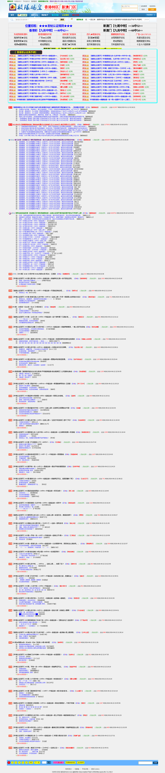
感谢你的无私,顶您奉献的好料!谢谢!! (31, 537)
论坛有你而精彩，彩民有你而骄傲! (30, 545)
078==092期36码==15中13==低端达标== (32, 268)
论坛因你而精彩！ (25, 582)
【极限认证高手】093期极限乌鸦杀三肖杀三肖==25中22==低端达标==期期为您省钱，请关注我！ (38, 65)
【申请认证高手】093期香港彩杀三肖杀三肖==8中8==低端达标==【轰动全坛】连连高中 (43, 620)
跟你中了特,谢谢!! (25, 386)
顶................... (23, 309)
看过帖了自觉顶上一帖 (26, 507)
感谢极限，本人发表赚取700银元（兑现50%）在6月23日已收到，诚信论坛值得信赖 (45, 174)
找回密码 (152, 6)
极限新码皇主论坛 (66, 772)
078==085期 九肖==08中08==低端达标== (32, 242)
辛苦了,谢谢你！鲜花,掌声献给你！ (30, 588)
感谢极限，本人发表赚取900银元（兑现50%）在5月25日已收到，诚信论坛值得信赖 (45, 151)
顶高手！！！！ (24, 332)
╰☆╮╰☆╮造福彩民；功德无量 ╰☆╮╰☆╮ (34, 547)
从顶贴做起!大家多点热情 (27, 284)
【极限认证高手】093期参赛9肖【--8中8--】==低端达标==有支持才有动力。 (38, 71)
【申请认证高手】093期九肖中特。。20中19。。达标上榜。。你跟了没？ (38, 564)
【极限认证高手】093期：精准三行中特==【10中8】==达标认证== (111, 68)
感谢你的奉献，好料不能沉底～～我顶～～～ (33, 341)
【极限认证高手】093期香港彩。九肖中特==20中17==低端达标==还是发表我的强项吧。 (111, 59)
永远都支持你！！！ (25, 729)
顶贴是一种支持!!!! (25, 373)
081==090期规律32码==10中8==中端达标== (33, 266)
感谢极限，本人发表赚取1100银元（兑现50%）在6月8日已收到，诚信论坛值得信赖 (45, 163)
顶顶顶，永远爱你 (25, 738)
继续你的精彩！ (24, 670)
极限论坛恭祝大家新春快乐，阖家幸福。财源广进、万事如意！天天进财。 (43, 115)
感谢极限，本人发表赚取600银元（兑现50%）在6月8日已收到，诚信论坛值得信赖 (45, 165)
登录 (143, 9)
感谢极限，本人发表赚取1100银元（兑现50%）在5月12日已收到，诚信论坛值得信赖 (46, 142)
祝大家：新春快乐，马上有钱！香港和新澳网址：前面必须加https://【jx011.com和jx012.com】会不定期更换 (53, 111)
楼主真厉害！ (23, 660)
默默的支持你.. (24, 568)
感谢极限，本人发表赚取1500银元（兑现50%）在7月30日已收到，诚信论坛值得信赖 (46, 194)
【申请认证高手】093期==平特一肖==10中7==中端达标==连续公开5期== (38, 535)
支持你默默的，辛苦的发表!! (28, 387)
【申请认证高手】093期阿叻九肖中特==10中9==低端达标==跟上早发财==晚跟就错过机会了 (44, 715)
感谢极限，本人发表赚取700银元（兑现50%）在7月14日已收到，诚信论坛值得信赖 (45, 192)
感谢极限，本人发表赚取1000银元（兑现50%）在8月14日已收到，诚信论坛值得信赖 (46, 207)
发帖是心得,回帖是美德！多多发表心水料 (32, 646)
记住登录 (144, 6)
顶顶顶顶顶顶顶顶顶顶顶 (27, 696)
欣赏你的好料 (23, 363)
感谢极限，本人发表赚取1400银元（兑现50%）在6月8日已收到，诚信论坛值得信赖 (45, 160)
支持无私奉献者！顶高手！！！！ (30, 505)
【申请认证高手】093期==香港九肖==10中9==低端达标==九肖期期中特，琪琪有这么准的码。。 (46, 543)
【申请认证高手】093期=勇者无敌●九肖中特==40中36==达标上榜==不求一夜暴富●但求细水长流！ (47, 297)
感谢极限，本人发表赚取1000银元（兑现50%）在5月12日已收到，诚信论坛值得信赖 (46, 145)
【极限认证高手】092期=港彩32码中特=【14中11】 (35, 81)
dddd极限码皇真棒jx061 (26, 322)
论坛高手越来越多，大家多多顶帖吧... (31, 602)
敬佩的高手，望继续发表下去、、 (30, 484)
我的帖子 (45, 15)
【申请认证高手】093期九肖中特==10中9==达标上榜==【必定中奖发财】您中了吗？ (42, 420)
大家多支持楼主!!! (25, 311)
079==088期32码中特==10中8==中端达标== (33, 255)
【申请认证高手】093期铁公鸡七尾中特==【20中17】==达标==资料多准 (38, 523)
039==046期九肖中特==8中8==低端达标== (32, 221)
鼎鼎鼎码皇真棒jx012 (25, 412)
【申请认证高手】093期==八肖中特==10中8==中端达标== (33, 586)
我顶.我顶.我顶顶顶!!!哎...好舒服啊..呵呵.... (33, 604)
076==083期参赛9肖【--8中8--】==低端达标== (34, 239)
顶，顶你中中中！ (25, 717)
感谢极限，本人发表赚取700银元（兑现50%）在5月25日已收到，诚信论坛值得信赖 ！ (46, 156)
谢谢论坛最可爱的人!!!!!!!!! (27, 444)
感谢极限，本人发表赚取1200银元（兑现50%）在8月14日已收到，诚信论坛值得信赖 (46, 203)
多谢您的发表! (23, 482)
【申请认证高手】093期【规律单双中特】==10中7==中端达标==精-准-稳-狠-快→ (41, 691)
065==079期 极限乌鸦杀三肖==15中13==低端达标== (35, 231)
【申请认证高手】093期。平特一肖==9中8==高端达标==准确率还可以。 (38, 667)
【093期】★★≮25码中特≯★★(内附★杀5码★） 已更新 (36, 274)
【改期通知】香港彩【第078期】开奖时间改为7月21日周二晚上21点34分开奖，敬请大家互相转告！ (51, 118)
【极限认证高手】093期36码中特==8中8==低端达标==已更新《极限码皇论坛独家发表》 (38, 90)
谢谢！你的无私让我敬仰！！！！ (30, 280)
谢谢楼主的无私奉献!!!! (26, 529)
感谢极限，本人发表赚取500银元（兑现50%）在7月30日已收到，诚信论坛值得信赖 (45, 200)
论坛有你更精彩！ (25, 496)
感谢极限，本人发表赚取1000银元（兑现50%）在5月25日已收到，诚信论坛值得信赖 (46, 153)
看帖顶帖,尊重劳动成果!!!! (27, 468)
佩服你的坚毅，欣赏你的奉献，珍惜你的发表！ (34, 389)
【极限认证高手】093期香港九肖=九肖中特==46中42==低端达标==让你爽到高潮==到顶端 (111, 56)
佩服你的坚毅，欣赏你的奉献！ (29, 321)
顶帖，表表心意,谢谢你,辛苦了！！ (30, 527)
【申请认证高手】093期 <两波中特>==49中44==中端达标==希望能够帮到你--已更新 (42, 384)
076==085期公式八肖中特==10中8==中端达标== (34, 244)
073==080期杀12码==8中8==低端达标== (32, 233)
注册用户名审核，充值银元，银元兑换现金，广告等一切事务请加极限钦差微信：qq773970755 (49, 109)
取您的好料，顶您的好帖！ (27, 401)
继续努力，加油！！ (25, 472)
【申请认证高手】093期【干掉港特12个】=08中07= (31, 442)
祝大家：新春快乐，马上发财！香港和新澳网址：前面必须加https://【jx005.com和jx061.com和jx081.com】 (52, 113)
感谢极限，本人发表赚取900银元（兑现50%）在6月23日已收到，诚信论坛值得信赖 (45, 171)
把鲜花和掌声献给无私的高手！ (29, 410)
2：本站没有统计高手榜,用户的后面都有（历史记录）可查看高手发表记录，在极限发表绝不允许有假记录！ (53, 128)
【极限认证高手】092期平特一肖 (28, 84)
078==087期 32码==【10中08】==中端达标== (33, 250)
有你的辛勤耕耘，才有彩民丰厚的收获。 (32, 329)
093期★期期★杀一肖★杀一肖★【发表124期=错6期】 (32, 642)
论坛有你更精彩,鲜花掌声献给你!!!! (30, 414)
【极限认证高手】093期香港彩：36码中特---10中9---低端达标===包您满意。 (38, 78)
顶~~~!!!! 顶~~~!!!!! (25, 681)
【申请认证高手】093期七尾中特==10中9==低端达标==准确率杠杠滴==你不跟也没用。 (111, 96)
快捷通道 (150, 15)
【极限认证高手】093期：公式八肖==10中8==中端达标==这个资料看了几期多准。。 (111, 74)
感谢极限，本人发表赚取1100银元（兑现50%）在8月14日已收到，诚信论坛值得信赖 (46, 201)
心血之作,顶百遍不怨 (25, 554)
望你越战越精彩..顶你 (26, 672)
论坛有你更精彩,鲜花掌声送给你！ (30, 741)
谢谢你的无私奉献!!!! (26, 658)
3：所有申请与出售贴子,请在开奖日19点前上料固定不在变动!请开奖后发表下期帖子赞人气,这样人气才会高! (53, 130)
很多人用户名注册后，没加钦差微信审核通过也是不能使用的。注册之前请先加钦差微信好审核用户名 (51, 116)
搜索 (62, 19)
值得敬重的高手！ (25, 302)
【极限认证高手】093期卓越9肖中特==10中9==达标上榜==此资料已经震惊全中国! (111, 71)
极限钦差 (79, 19)
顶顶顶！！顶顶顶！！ (26, 709)
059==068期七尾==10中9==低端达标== (31, 228)
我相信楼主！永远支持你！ (27, 600)
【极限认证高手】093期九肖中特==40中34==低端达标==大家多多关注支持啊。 (38, 59)
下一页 (37, 762)
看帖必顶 (22, 705)
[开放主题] (10, 274)
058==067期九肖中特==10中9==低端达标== (33, 226)
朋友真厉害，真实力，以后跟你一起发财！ (33, 365)
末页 (30, 762)
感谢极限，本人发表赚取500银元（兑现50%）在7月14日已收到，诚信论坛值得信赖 (45, 185)
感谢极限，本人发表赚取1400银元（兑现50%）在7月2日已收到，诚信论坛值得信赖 (45, 183)
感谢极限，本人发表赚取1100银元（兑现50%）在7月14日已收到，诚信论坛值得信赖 (46, 187)
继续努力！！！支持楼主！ (27, 626)
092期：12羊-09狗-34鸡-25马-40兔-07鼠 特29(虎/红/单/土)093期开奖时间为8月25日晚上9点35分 (49, 135)
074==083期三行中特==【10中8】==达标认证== (34, 237)
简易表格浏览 (70, 762)
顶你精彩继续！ (24, 638)
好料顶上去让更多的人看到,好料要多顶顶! (32, 648)
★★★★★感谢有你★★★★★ (29, 361)
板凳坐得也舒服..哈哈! (26, 470)
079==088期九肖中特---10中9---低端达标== (32, 251)
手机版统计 (26, 1)
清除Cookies (95, 769)
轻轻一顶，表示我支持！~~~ (28, 612)
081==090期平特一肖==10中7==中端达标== (33, 264)
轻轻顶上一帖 (23, 292)
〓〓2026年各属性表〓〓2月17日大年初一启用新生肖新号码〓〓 (39, 134)
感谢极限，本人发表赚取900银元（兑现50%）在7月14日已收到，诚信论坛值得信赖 (45, 191)
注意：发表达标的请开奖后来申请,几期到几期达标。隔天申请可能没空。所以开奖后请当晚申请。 (50, 215)
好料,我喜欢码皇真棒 (25, 398)
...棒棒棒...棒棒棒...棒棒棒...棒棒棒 (30, 580)
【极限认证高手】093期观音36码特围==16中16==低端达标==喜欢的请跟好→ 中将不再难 (38, 68)
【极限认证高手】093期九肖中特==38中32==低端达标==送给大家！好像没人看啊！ (38, 56)
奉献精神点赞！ (24, 519)
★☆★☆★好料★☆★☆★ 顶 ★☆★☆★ (32, 590)
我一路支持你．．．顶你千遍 (28, 751)
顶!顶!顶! (22, 656)
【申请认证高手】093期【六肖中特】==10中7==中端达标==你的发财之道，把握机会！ (43, 576)
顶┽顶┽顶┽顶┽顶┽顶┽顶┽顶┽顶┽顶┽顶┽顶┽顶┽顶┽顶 (40, 343)
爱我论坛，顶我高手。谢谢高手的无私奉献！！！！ (35, 299)
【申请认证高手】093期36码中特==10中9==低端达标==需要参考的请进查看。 (40, 359)
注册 (152, 9)
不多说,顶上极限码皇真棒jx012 (29, 517)
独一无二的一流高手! (26, 375)
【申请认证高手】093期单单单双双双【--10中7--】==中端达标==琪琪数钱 (38, 454)
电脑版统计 (18, 1)
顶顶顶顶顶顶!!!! (24, 434)
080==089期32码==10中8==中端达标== (31, 259)
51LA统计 (109, 772)
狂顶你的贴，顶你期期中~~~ (28, 351)
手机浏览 (85, 769)
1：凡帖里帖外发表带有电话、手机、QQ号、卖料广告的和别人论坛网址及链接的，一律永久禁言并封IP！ (53, 126)
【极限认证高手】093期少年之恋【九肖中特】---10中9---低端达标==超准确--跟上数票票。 (111, 81)
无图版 (77, 769)
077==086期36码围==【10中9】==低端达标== (33, 248)
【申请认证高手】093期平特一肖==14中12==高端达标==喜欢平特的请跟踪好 (39, 466)
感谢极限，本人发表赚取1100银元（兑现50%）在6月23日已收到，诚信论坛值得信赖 (46, 172)
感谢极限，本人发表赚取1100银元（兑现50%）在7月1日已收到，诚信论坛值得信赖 (45, 178)
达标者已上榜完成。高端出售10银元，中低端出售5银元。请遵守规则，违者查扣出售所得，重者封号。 (52, 217)
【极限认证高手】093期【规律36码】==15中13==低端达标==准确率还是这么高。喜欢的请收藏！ (38, 96)
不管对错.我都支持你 (25, 569)
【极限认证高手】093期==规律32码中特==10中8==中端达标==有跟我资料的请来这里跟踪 (111, 87)
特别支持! (22, 539)
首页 (12, 15)
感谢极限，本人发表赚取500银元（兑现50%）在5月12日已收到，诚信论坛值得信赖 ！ (46, 149)
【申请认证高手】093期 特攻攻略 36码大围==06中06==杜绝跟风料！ (36, 552)
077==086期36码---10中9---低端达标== (31, 246)
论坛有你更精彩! (24, 331)
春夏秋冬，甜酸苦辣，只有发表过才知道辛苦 (33, 349)
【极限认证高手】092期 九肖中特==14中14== (33, 74)
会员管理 (81, 762)
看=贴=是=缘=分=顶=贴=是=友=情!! (30, 707)
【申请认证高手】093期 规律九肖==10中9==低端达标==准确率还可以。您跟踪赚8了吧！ (43, 479)
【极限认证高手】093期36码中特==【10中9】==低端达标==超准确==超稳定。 (111, 78)
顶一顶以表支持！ (25, 460)
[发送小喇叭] (72, 19)
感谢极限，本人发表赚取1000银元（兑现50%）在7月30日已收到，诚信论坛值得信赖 (46, 198)
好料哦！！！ (23, 578)
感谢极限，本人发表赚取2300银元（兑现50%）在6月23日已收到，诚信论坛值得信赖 (46, 169)
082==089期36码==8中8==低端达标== (31, 260)
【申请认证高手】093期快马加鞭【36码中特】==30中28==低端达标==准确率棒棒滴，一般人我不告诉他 (49, 327)
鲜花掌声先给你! (24, 282)
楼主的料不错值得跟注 (26, 592)
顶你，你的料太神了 (25, 731)
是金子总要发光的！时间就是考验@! (31, 312)
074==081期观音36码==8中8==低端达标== (32, 235)
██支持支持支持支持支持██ (28, 614)
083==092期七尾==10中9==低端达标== (31, 269)
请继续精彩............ (25, 436)
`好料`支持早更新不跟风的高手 (29, 424)
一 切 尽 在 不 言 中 (25, 624)
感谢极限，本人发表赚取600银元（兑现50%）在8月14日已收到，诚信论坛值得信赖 (45, 209)
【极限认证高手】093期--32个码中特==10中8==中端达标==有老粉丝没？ (38, 87)
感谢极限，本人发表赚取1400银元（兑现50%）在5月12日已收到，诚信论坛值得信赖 (46, 144)
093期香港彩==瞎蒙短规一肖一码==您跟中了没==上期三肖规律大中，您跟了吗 (111, 99)
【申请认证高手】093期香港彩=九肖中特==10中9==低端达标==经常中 (37, 503)
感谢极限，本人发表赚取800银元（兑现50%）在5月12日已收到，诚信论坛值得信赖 (45, 147)
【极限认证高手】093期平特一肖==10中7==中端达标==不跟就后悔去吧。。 (38, 93)
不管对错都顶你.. (24, 353)
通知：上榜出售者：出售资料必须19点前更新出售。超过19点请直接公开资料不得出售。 (47, 219)
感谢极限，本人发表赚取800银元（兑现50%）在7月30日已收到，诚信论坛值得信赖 (45, 196)
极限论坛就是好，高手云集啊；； (30, 750)
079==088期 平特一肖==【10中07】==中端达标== (35, 253)
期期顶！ (22, 426)
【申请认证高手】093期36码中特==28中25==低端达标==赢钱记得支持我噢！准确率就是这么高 (46, 727)
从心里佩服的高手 (25, 695)
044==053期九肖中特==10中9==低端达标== (33, 222)
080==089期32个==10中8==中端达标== (31, 257)
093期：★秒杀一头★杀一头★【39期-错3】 (28, 307)
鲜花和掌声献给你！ (25, 644)
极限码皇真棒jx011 (25, 448)
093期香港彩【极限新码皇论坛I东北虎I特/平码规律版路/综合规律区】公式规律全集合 (38, 99)
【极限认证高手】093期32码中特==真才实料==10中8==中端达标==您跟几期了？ (111, 84)
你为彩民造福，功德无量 (27, 719)
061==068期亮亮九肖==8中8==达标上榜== (32, 230)
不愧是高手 (22, 458)
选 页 (49, 762)
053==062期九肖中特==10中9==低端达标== (33, 224)
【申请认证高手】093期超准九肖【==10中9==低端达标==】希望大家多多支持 (40, 736)
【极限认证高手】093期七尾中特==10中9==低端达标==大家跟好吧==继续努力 (38, 62)
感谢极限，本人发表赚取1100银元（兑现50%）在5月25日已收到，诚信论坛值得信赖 (46, 154)
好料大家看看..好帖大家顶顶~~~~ (30, 622)
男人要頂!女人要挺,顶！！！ (28, 566)
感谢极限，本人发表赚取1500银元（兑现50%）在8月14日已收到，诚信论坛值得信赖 (46, 205)
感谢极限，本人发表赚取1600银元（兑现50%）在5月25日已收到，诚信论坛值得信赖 (46, 158)
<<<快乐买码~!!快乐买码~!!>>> (29, 555)
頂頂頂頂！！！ (24, 493)
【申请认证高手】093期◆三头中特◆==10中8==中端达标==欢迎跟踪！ (37, 654)
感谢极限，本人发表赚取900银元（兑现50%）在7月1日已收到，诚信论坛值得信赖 (45, 176)
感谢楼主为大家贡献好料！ (27, 301)
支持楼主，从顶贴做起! (26, 616)
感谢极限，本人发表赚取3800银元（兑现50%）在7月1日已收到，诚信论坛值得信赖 (45, 180)
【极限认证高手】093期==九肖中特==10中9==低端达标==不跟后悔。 (111, 90)
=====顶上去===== (25, 319)
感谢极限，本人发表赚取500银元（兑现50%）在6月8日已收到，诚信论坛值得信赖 (45, 167)
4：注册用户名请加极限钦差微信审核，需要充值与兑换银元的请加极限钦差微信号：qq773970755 (50, 132)
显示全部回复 (21, 286)
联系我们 (68, 769)
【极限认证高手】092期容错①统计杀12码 (104, 65)
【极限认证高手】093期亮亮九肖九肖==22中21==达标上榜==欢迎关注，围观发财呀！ (111, 62)
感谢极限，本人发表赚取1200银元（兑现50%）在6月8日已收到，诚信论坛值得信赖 (45, 162)
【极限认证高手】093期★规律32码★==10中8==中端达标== (111, 93)
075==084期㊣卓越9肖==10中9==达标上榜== (33, 241)
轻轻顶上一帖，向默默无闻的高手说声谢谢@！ (34, 438)
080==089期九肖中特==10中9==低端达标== (33, 262)
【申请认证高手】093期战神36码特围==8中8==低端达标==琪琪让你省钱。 (38, 396)
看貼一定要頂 (23, 636)
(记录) (71, 56)
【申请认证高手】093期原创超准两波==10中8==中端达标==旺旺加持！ (37, 491)
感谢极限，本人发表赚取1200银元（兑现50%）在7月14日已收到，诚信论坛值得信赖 (46, 189)
